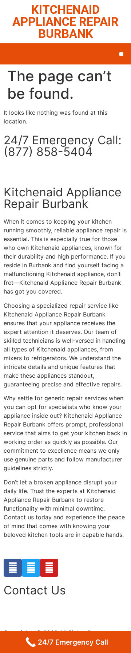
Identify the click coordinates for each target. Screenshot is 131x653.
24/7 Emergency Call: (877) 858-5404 (63, 146)
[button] (121, 54)
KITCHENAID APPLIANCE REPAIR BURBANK (65, 22)
